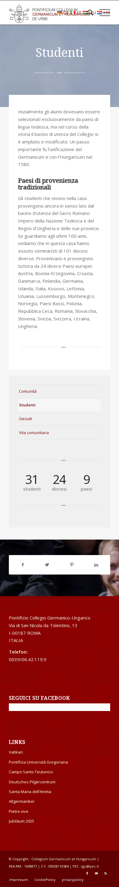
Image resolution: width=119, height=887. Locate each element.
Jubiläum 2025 (21, 821)
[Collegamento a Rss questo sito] (105, 873)
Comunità (28, 391)
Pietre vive (18, 811)
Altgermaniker (22, 801)
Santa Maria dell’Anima (30, 791)
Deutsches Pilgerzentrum (32, 782)
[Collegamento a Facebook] (87, 873)
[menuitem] (18, 879)
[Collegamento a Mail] (96, 873)
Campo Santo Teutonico (31, 772)
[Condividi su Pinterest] (72, 565)
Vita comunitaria (34, 432)
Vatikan (16, 752)
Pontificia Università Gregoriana (38, 762)
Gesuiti (25, 418)
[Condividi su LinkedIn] (96, 565)
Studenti (27, 405)
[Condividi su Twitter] (47, 565)
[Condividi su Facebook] (22, 565)
